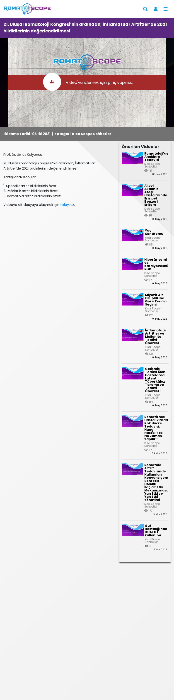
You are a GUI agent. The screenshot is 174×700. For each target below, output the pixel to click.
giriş (112, 82)
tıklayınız (67, 204)
